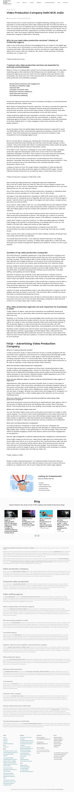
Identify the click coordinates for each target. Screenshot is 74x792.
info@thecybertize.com (42, 743)
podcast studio (55, 709)
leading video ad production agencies (18, 608)
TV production (14, 683)
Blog (59, 2)
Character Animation (44, 671)
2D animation (29, 671)
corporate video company (17, 695)
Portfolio (32, 2)
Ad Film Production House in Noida (43, 561)
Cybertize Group (58, 551)
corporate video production (19, 584)
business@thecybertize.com (43, 739)
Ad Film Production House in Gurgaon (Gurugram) (23, 561)
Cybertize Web (57, 737)
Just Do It (24, 150)
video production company (19, 571)
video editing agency (10, 596)
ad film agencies (18, 634)
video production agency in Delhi (17, 659)
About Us (24, 2)
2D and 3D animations (63, 558)
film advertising (16, 622)
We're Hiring (57, 742)
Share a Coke (51, 150)
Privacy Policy (60, 789)
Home (18, 2)
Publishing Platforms (50, 2)
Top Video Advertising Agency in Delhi (32, 723)
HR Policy (56, 746)
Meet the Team (57, 743)
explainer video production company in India (18, 647)
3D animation (36, 671)
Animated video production (11, 671)
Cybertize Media (58, 740)
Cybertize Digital (58, 739)
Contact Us (65, 2)
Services (39, 2)
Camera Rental (57, 745)
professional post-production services (31, 596)
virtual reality (28, 331)
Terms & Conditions (51, 789)
